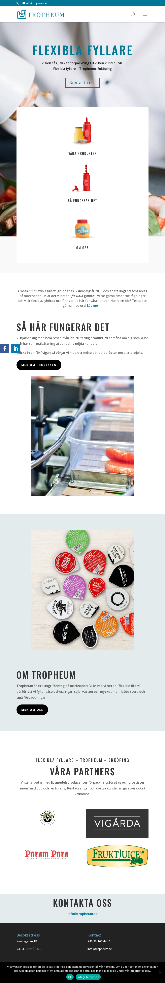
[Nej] (160, 972)
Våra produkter (82, 153)
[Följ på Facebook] (4, 348)
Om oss (82, 247)
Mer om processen (39, 365)
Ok (70, 977)
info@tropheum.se (82, 914)
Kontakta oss (82, 82)
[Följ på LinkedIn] (15, 348)
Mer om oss (32, 710)
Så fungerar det (82, 200)
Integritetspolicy (88, 977)
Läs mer (93, 305)
